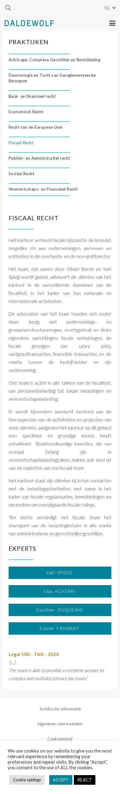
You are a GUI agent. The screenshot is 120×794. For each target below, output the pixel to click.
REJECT (85, 779)
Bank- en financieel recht (32, 96)
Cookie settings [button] (27, 779)
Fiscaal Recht (21, 142)
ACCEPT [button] (61, 779)
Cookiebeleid (60, 738)
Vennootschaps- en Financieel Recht (43, 189)
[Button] (60, 573)
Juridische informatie (60, 708)
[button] (8, 7)
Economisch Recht (26, 111)
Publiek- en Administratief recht (39, 158)
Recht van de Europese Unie (35, 127)
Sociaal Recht (21, 173)
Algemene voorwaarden (60, 723)
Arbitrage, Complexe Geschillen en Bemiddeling (55, 59)
